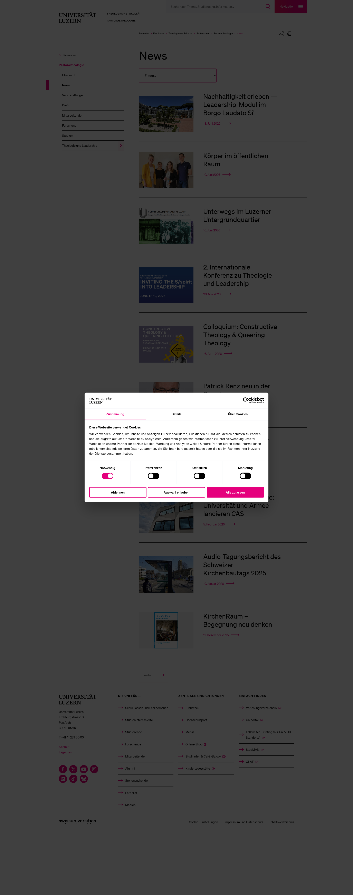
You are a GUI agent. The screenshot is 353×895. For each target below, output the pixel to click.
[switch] (153, 476)
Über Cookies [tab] (238, 414)
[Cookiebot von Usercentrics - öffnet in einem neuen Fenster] (246, 400)
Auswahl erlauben (176, 492)
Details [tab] (177, 414)
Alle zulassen (235, 492)
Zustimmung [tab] (115, 414)
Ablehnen (118, 492)
